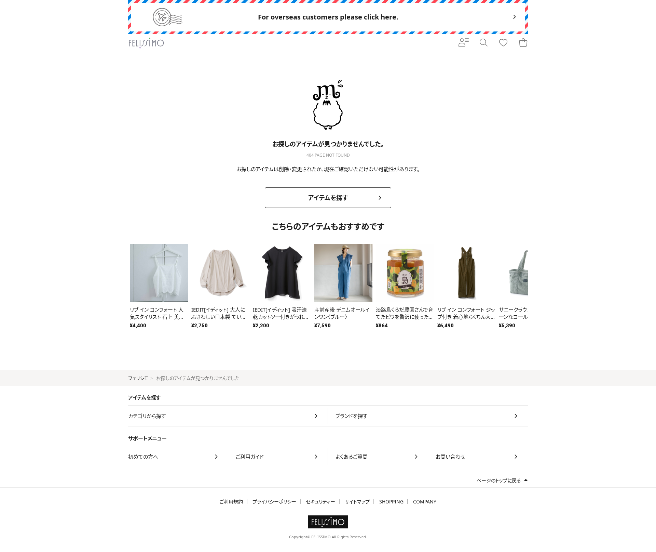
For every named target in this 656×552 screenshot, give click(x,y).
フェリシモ (138, 378)
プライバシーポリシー (274, 501)
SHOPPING (391, 501)
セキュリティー (320, 501)
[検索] (483, 43)
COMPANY (424, 501)
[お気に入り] (503, 43)
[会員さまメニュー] (464, 43)
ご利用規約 (231, 501)
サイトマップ (357, 501)
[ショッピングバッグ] (523, 43)
